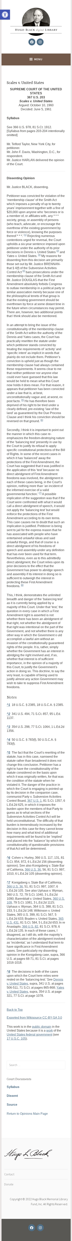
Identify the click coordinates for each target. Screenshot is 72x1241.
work (49, 1030)
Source (12, 1104)
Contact (9, 1174)
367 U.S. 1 (34, 800)
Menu (38, 59)
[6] (42, 420)
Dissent (12, 1095)
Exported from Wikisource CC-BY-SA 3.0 (34, 1017)
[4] (23, 271)
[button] (5, 15)
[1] (25, 235)
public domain (41, 1026)
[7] (40, 493)
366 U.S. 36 (33, 869)
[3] (39, 255)
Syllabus (13, 1087)
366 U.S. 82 (30, 926)
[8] (22, 585)
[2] (57, 251)
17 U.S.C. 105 (16, 1038)
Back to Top (15, 1009)
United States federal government (29, 1034)
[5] (22, 400)
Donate (8, 1184)
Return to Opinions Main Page (27, 1113)
